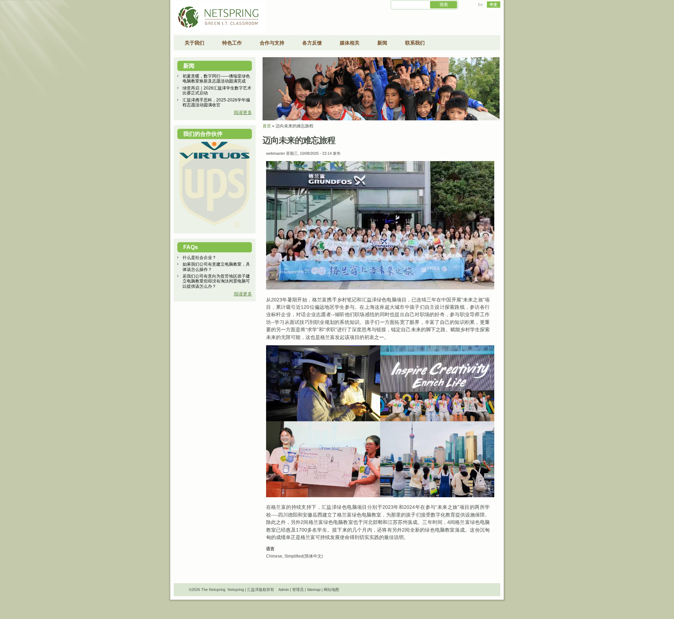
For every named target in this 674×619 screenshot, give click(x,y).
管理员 (298, 589)
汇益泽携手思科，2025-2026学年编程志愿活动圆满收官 (216, 102)
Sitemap (314, 589)
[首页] (220, 31)
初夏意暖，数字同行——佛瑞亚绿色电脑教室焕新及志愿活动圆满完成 (216, 79)
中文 (493, 4)
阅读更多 (243, 112)
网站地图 (331, 589)
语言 (270, 548)
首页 (267, 126)
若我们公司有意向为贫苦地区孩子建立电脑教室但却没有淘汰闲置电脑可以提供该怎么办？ (216, 281)
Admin (283, 589)
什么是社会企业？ (199, 257)
